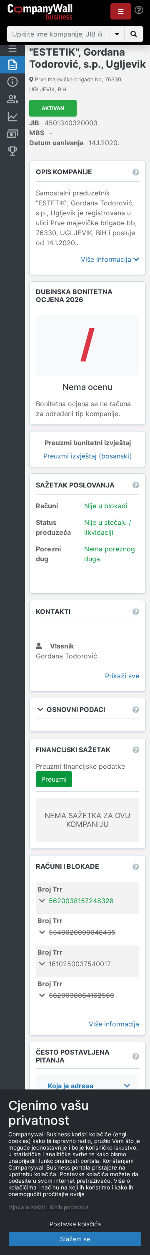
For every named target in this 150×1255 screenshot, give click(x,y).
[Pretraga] (133, 34)
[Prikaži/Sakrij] (117, 34)
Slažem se (75, 1239)
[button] (120, 11)
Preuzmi (54, 779)
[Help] (139, 10)
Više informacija (107, 259)
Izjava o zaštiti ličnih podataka (48, 1207)
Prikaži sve (122, 676)
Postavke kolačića (75, 1224)
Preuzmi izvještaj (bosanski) (87, 456)
